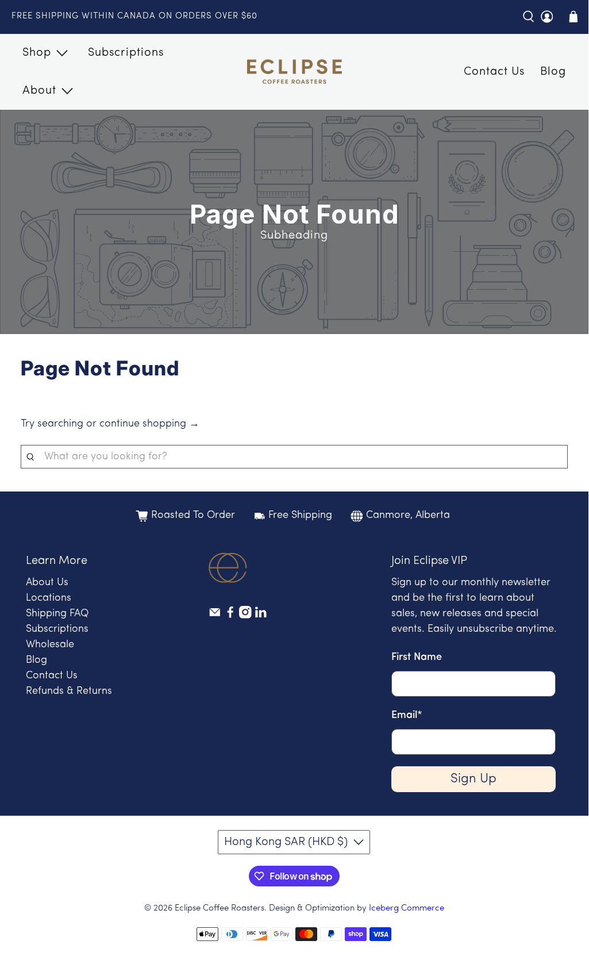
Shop (36, 53)
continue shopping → (149, 424)
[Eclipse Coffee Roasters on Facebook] (230, 616)
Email (406, 716)
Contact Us (494, 72)
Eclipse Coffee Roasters (219, 908)
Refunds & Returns (69, 691)
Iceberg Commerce (406, 908)
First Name (416, 657)
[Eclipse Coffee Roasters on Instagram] (245, 616)
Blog (553, 72)
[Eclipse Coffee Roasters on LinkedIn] (261, 616)
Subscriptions (126, 53)
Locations (48, 598)
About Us (47, 583)
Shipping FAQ (57, 614)
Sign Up (473, 779)
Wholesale (50, 645)
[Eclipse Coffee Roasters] (294, 71)
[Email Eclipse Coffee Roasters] (215, 616)
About (39, 91)
